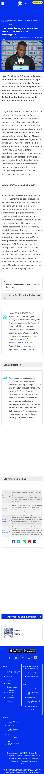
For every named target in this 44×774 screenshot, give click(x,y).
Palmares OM (26, 758)
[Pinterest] (22, 660)
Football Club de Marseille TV (13, 730)
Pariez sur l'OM (37, 2)
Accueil (3, 20)
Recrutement (10, 701)
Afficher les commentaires (24, 616)
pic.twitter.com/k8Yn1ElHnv (20, 343)
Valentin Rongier (32, 706)
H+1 (9, 734)
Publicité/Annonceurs (23, 770)
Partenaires (35, 758)
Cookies (9, 680)
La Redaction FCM (8, 37)
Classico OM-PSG (35, 753)
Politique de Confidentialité (11, 691)
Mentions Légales (12, 687)
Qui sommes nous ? (33, 676)
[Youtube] (35, 660)
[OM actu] (22, 2)
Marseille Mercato (14, 758)
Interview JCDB (12, 738)
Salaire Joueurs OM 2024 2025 (33, 702)
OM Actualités (9, 20)
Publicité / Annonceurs (10, 696)
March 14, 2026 (29, 350)
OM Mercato (31, 697)
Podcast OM (15, 761)
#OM (22, 316)
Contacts (9, 676)
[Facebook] (10, 660)
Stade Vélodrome (24, 764)
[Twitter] (16, 660)
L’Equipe (4, 497)
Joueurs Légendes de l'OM (32, 756)
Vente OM (30, 710)
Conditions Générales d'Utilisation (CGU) (13, 672)
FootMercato (5, 532)
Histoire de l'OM (32, 673)
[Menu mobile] (3, 3)
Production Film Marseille (29, 761)
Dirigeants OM (31, 689)
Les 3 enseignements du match (13, 743)
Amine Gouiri (18, 630)
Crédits (9, 683)
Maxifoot (4, 521)
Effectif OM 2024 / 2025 (33, 693)
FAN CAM (11, 725)
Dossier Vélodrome (13, 722)
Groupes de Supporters (14, 756)
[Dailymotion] (29, 660)
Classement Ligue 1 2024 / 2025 (17, 753)
